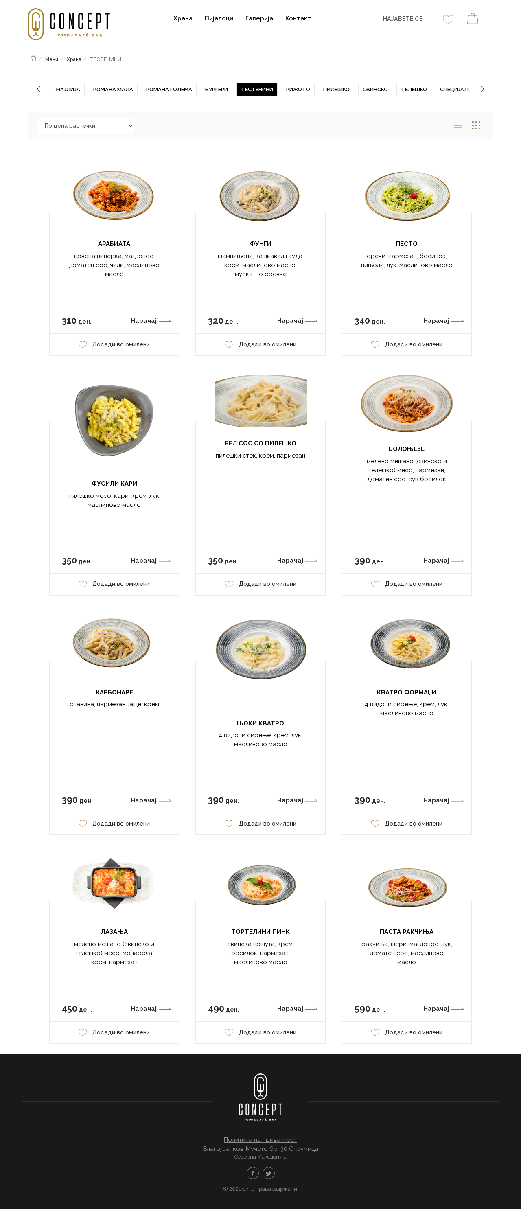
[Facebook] (253, 1173)
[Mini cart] (472, 19)
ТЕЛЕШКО (414, 89)
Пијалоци (219, 18)
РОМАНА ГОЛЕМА (169, 89)
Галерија (259, 18)
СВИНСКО (375, 89)
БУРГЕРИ (216, 89)
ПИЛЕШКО (336, 89)
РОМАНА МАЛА (113, 89)
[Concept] (72, 25)
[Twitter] (269, 1173)
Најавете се (403, 18)
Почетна (34, 57)
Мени (51, 59)
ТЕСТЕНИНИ (257, 89)
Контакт (298, 18)
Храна (183, 18)
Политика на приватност (260, 1139)
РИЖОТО (298, 89)
